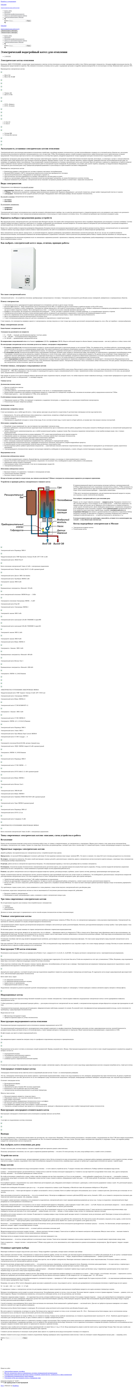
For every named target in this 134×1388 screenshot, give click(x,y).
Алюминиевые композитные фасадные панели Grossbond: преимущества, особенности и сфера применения (38, 1374)
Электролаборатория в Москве (14, 17)
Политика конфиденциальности (14, 14)
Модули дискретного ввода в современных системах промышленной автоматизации (30, 1373)
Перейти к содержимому (8, 1)
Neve (2, 1385)
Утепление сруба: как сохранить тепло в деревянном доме (22, 1378)
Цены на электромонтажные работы (15, 15)
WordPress (15, 1385)
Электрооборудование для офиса (14, 1371)
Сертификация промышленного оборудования (18, 1376)
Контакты (7, 12)
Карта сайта (8, 11)
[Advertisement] (55, 1353)
